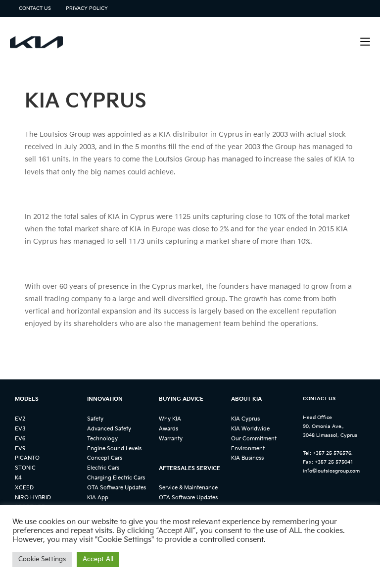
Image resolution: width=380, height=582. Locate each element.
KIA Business (247, 458)
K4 (18, 478)
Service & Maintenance (188, 487)
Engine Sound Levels (114, 448)
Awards (168, 428)
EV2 (20, 419)
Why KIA (170, 419)
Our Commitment (254, 438)
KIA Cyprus (245, 419)
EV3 (20, 428)
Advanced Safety (109, 428)
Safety (95, 419)
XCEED (24, 487)
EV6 (20, 438)
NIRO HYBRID (33, 497)
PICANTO (27, 458)
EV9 (20, 448)
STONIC (25, 468)
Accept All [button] (98, 559)
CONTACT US (35, 8)
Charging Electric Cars (116, 478)
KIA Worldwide (250, 428)
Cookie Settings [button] (42, 559)
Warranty (171, 438)
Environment (248, 448)
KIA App (97, 497)
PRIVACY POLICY (87, 8)
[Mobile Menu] (365, 42)
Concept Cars (104, 458)
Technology (102, 438)
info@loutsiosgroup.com (331, 471)
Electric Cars (103, 468)
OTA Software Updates (116, 487)
